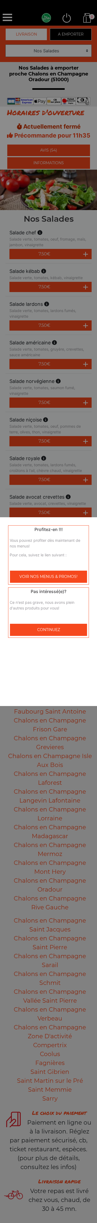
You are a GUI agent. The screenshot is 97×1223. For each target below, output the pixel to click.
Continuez (48, 629)
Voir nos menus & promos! (48, 576)
